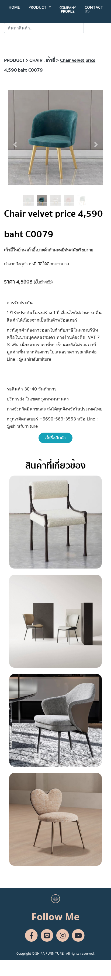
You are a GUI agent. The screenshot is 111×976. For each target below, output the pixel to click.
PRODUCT (38, 7)
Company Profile (68, 10)
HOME (14, 7)
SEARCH (95, 28)
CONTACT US (94, 9)
